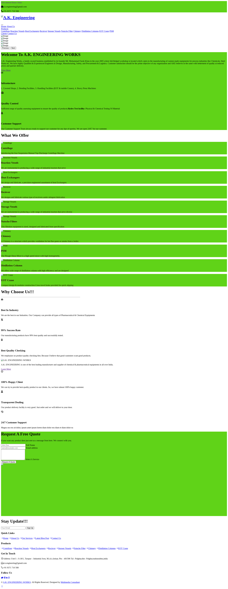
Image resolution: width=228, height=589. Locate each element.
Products (4, 29)
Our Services (27, 538)
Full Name (30, 445)
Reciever (43, 31)
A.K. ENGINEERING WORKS (17, 582)
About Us (11, 26)
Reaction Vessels (17, 31)
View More (6, 70)
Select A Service (32, 459)
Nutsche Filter (67, 31)
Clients (4, 33)
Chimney (77, 31)
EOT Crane (104, 31)
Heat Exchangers (32, 31)
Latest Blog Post (42, 538)
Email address (32, 448)
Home (3, 26)
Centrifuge (5, 31)
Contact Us (12, 33)
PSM (112, 31)
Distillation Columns (90, 31)
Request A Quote (8, 462)
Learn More (6, 369)
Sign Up (30, 528)
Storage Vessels (54, 31)
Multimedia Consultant (70, 582)
